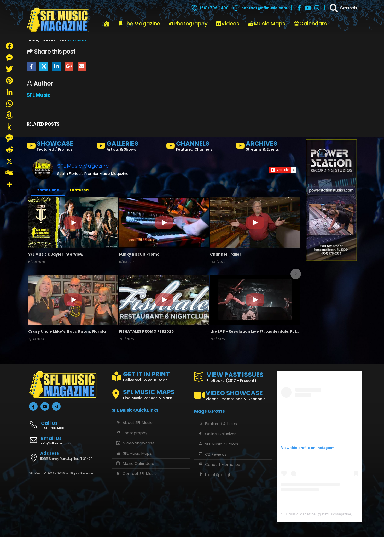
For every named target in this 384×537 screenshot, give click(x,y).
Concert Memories (222, 464)
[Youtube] (308, 8)
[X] (9, 161)
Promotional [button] (47, 190)
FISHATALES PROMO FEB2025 (146, 331)
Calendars (313, 23)
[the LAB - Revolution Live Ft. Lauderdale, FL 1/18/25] (255, 300)
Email (82, 66)
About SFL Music (138, 422)
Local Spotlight (219, 474)
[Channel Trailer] (255, 222)
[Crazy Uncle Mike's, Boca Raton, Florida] (73, 300)
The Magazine (142, 23)
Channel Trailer (225, 254)
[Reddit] (9, 149)
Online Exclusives (220, 434)
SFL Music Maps (137, 453)
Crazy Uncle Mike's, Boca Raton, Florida (67, 331)
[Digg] (9, 172)
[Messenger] (9, 57)
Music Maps (269, 23)
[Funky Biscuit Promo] (164, 222)
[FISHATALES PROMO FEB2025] (164, 300)
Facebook (31, 66)
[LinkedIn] (9, 92)
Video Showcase (139, 443)
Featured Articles (221, 423)
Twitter (43, 66)
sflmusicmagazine (336, 514)
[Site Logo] (58, 20)
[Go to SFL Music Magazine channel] (42, 169)
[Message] (9, 138)
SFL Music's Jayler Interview (55, 254)
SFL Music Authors (221, 444)
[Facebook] (299, 8)
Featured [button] (79, 190)
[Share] (9, 184)
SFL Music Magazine (83, 165)
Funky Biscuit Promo (139, 254)
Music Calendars (138, 463)
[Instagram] (317, 8)
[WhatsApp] (9, 103)
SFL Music (39, 95)
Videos (230, 23)
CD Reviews (215, 454)
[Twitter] (9, 69)
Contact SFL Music (140, 473)
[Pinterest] (9, 80)
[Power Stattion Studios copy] (331, 200)
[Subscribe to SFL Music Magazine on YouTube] (282, 170)
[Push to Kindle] (9, 126)
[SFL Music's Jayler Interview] (73, 222)
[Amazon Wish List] (9, 115)
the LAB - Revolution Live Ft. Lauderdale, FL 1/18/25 (255, 331)
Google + (69, 66)
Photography (191, 23)
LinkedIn (56, 66)
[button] (33, 274)
